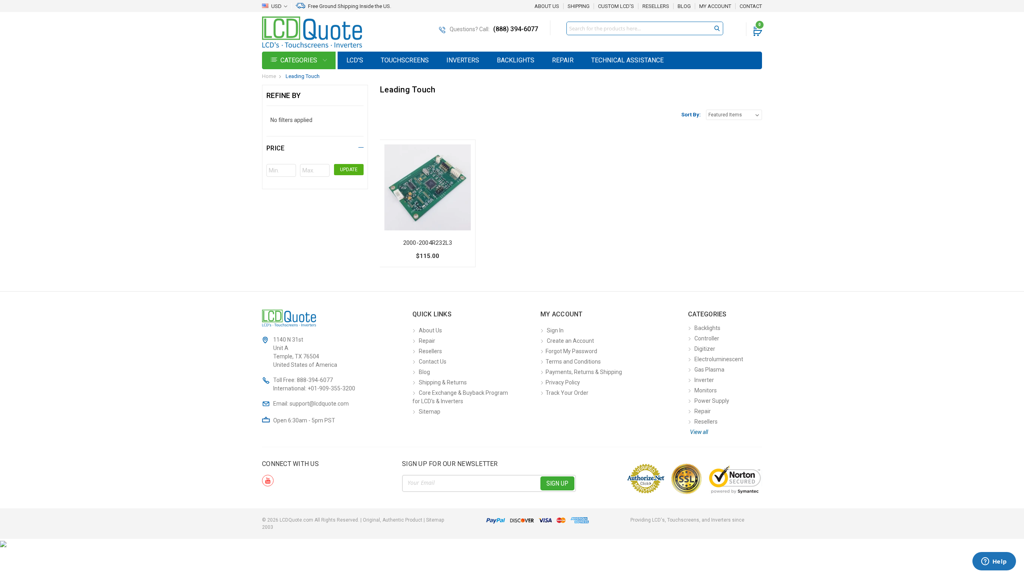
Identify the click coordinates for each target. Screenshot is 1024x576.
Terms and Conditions (573, 361)
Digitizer (704, 349)
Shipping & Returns (443, 382)
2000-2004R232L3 (427, 242)
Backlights (515, 60)
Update (349, 169)
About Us (546, 6)
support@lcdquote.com (319, 403)
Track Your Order (567, 393)
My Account (715, 6)
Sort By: (691, 115)
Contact (751, 6)
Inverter (704, 380)
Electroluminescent (718, 359)
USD (276, 6)
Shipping (579, 6)
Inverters (462, 60)
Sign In (555, 330)
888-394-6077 (315, 380)
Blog (684, 6)
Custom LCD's (616, 6)
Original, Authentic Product (392, 520)
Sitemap (429, 411)
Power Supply (711, 401)
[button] (315, 147)
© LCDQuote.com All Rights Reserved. (353, 520)
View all (699, 432)
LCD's (354, 60)
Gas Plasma (709, 369)
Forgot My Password (571, 351)
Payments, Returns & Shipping (584, 372)
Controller (706, 338)
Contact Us (432, 361)
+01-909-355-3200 (331, 388)
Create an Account (570, 341)
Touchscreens (405, 60)
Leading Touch (303, 76)
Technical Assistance (627, 60)
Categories (299, 60)
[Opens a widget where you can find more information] (994, 562)
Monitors (705, 390)
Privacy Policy (563, 382)
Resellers (655, 6)
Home (269, 76)
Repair (563, 60)
